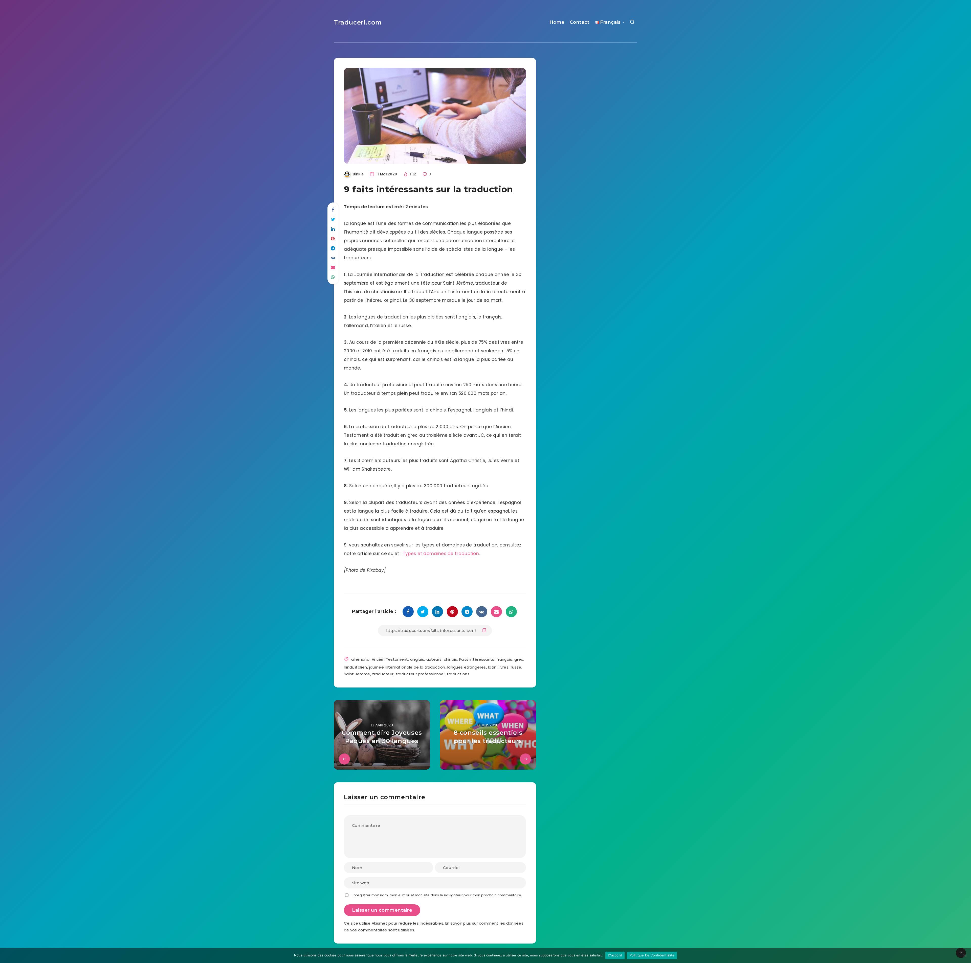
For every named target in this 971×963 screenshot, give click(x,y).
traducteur (382, 674)
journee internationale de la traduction (407, 667)
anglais (417, 659)
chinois (450, 659)
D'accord (615, 955)
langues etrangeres (466, 667)
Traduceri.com (358, 22)
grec (518, 659)
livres (504, 667)
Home (557, 22)
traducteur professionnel (420, 674)
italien (361, 667)
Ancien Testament (390, 659)
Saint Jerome (357, 674)
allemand (360, 659)
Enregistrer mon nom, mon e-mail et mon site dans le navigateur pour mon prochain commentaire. (437, 895)
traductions (458, 674)
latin (492, 667)
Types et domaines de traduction (441, 554)
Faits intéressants (476, 659)
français (504, 659)
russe (516, 667)
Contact (580, 22)
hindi (348, 667)
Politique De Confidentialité (652, 955)
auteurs (434, 659)
